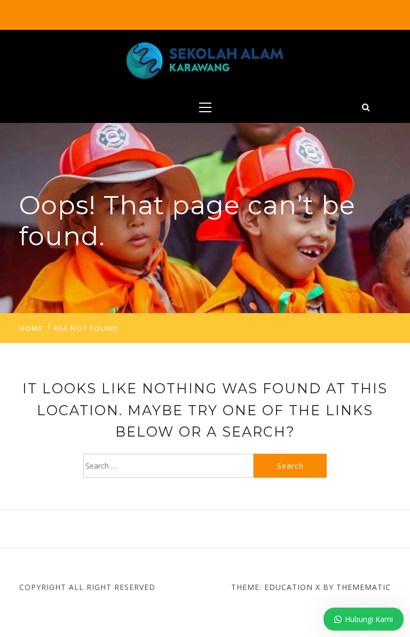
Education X (292, 587)
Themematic (363, 587)
